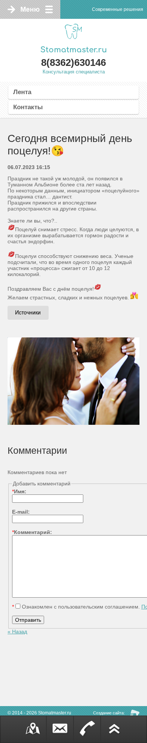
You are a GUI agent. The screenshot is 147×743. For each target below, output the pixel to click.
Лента (22, 92)
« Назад (17, 632)
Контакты (28, 107)
